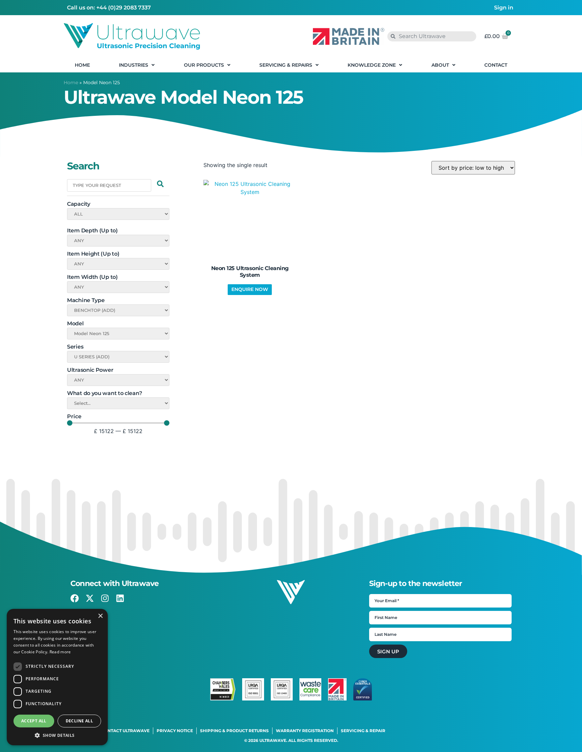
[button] (57, 735)
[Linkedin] (120, 598)
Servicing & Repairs (285, 65)
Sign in (503, 7)
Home (82, 65)
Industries (133, 65)
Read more (60, 652)
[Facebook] (74, 598)
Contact (495, 65)
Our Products (204, 65)
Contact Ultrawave (125, 730)
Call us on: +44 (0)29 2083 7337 (109, 7)
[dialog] (57, 677)
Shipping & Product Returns (234, 730)
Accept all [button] (33, 721)
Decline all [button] (79, 721)
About (440, 65)
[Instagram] (105, 598)
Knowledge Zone (372, 65)
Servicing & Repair (363, 730)
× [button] (100, 616)
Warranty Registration (305, 730)
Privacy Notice (175, 730)
